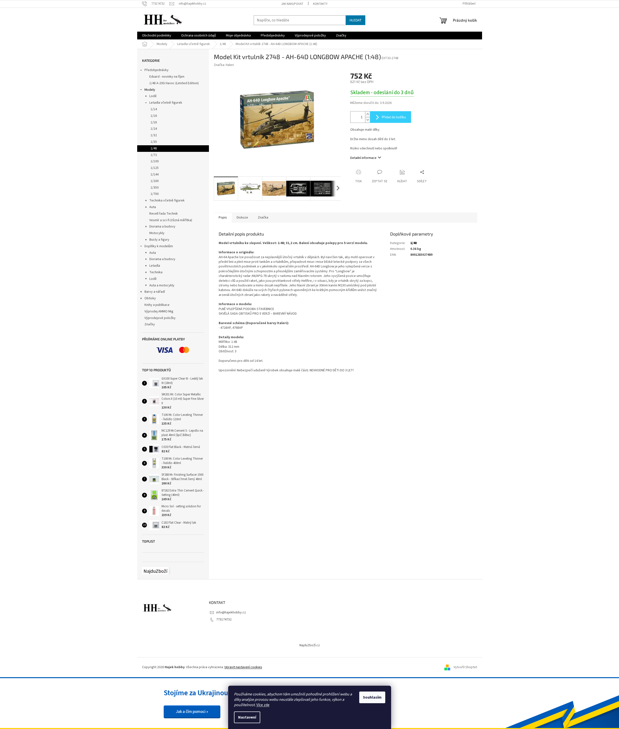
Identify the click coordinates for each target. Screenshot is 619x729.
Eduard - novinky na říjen (166, 76)
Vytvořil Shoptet (465, 667)
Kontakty (320, 4)
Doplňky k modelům (158, 246)
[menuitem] (156, 35)
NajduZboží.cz (309, 645)
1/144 (155, 174)
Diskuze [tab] (242, 217)
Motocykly (156, 233)
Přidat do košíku (394, 117)
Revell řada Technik (163, 213)
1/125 (155, 167)
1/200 (155, 181)
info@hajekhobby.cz (231, 612)
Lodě (153, 96)
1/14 (154, 109)
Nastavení (247, 717)
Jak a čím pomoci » (192, 712)
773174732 (224, 619)
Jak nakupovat (292, 4)
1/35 (154, 141)
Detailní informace (363, 157)
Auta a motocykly (161, 285)
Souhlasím (372, 697)
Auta (152, 207)
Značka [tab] (263, 217)
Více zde (262, 705)
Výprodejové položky (160, 318)
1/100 (155, 161)
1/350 (155, 187)
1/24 (154, 128)
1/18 (154, 122)
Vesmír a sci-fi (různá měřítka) (170, 220)
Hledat (355, 20)
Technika (155, 272)
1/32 (154, 135)
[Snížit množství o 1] (367, 120)
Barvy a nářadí (154, 291)
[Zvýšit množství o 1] (367, 114)
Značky (149, 324)
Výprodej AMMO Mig (158, 311)
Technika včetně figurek (167, 200)
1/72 (154, 155)
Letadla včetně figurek (165, 102)
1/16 (154, 115)
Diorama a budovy (162, 226)
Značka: (224, 65)
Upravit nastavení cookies (243, 667)
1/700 (155, 193)
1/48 (154, 148)
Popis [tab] (223, 217)
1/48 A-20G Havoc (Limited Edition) (174, 83)
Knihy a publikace (157, 304)
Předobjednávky (156, 70)
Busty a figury (159, 239)
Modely (149, 89)
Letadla (154, 265)
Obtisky (150, 298)
